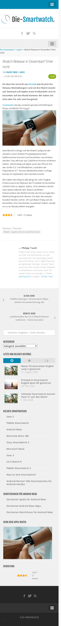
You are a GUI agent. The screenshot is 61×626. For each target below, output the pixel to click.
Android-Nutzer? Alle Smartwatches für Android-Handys (29, 483)
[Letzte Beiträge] (12, 360)
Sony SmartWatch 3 (18, 442)
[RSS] (34, 33)
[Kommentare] (46, 360)
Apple (22, 72)
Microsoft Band (15, 448)
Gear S (10, 416)
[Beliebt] (29, 360)
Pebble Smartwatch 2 (19, 468)
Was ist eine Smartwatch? (21, 474)
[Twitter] (28, 33)
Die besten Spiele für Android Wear (26, 499)
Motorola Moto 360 (18, 435)
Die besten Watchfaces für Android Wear (30, 512)
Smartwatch (8, 105)
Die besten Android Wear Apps (24, 505)
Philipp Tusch (11, 72)
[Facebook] (22, 33)
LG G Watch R (14, 461)
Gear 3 (10, 455)
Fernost (32, 84)
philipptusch (25, 276)
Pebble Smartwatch (18, 422)
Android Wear (14, 429)
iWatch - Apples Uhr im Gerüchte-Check (22, 232)
